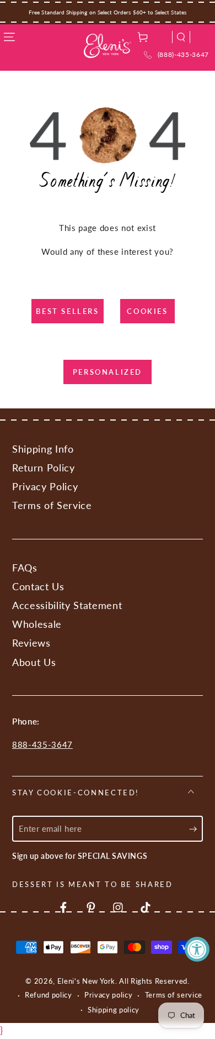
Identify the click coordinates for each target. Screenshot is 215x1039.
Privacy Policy (45, 486)
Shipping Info (43, 449)
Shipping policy (113, 1009)
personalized (107, 372)
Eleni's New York (86, 981)
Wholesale (37, 624)
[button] (181, 37)
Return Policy (43, 468)
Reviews (31, 643)
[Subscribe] (196, 829)
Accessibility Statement (67, 605)
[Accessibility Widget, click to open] (197, 949)
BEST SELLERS (67, 311)
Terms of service (174, 994)
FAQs (24, 568)
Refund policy (48, 994)
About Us (34, 662)
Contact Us (38, 586)
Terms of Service (52, 505)
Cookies (147, 311)
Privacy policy (108, 994)
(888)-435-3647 (183, 54)
